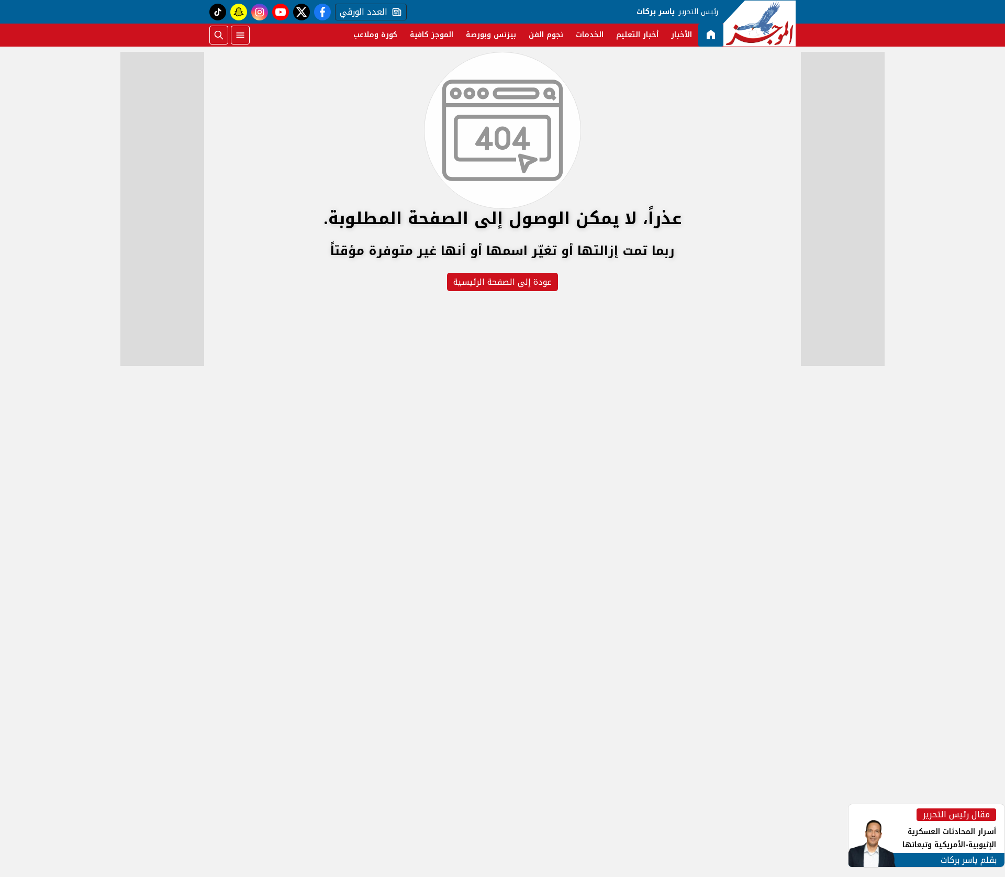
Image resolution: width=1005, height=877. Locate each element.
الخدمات (590, 35)
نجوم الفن (546, 35)
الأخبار (681, 35)
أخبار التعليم (637, 35)
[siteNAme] (759, 24)
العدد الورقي (361, 12)
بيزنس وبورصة (491, 35)
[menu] (240, 35)
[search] (218, 35)
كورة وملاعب (375, 35)
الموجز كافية (431, 35)
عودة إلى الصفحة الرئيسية (502, 282)
